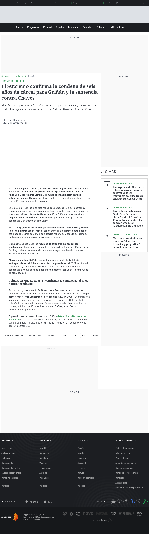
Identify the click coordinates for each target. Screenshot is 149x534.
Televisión (81, 468)
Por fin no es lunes (9, 478)
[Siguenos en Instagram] (125, 501)
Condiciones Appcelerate (126, 473)
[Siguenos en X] (138, 501)
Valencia (43, 463)
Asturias (43, 473)
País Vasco (44, 478)
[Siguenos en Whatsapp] (145, 501)
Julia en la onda (8, 453)
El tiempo (101, 27)
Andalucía (52, 335)
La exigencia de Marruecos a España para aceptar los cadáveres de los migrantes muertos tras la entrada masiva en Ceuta (128, 192)
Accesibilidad (121, 483)
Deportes (87, 27)
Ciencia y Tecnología (86, 478)
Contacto (119, 478)
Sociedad (81, 463)
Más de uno (6, 448)
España (60, 27)
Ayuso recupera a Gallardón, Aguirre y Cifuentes (21, 3)
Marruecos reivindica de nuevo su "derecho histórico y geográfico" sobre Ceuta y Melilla (127, 243)
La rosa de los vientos (11, 473)
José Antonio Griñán (14, 335)
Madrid (42, 448)
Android (33, 502)
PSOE (84, 335)
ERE (75, 335)
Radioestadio (7, 463)
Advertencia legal (123, 453)
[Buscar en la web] (144, 3)
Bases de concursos (124, 468)
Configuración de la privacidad (129, 488)
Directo (19, 27)
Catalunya (44, 453)
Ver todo (5, 486)
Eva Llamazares (17, 120)
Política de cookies (123, 458)
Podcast (47, 27)
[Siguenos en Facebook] (132, 501)
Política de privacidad (125, 448)
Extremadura (45, 468)
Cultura (80, 473)
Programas (33, 27)
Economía (73, 27)
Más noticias (117, 27)
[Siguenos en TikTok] (119, 501)
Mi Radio (110, 3)
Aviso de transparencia (125, 463)
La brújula (5, 458)
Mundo (80, 453)
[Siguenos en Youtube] (113, 501)
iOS (50, 502)
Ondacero (5, 76)
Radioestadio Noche (10, 468)
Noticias (19, 76)
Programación (78, 3)
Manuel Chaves (35, 335)
